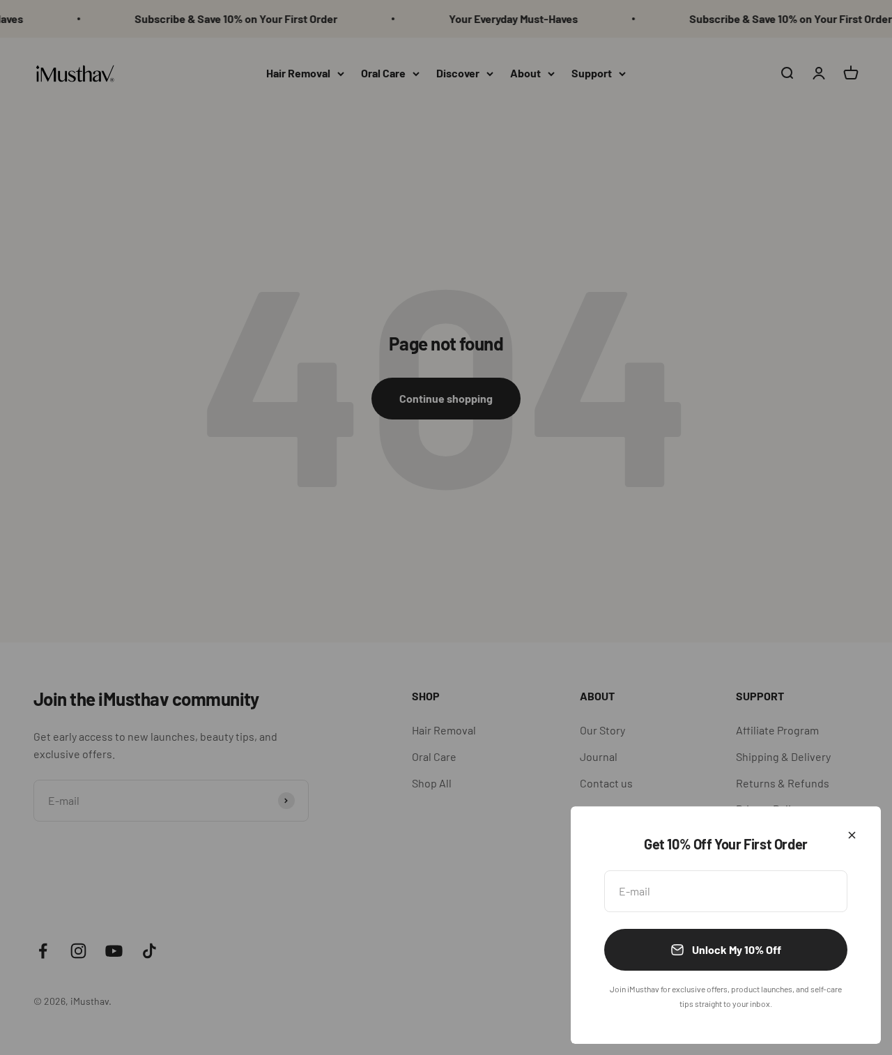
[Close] (852, 835)
